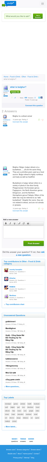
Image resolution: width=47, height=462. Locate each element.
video (37, 411)
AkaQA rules (12, 453)
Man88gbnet (11, 328)
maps (13, 414)
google (31, 411)
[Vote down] (18, 98)
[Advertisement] (23, 50)
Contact (36, 453)
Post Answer (34, 243)
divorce (12, 418)
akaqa (18, 418)
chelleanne (6, 120)
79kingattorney (12, 365)
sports (37, 418)
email (35, 414)
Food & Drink (15, 76)
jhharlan (12, 278)
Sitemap (26, 458)
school (14, 421)
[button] (6, 223)
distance (25, 418)
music (19, 411)
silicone (7, 411)
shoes (7, 414)
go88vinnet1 (11, 321)
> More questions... (12, 386)
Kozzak (5, 171)
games (16, 404)
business (28, 414)
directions (30, 407)
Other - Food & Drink (30, 76)
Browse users (10, 449)
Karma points (27, 453)
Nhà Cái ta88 (11, 372)
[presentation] (6, 223)
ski (6, 418)
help (13, 411)
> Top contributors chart (14, 304)
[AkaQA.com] (9, 4)
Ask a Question (38, 16)
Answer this (15, 92)
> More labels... (10, 426)
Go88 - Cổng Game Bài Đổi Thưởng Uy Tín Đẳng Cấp (15, 337)
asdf (6, 407)
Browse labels (35, 449)
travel (37, 407)
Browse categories (23, 449)
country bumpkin (15, 269)
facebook (36, 404)
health (29, 404)
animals (22, 404)
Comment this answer (20, 122)
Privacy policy (17, 458)
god (18, 407)
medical (7, 421)
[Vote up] (12, 98)
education (20, 414)
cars (25, 411)
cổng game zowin (13, 379)
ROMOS (12, 287)
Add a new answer (10, 219)
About (19, 453)
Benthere (12, 295)
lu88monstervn (12, 359)
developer (8, 404)
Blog (32, 458)
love (23, 407)
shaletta (6, 91)
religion (12, 407)
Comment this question (34, 105)
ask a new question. (30, 253)
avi (32, 418)
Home (6, 76)
